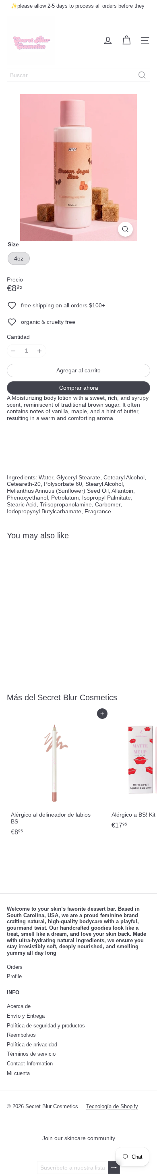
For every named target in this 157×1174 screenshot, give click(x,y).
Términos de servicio (31, 1054)
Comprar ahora (78, 387)
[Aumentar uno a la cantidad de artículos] (39, 350)
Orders (15, 967)
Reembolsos (21, 1035)
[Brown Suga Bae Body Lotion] (57, 611)
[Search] (142, 75)
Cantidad (18, 337)
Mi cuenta (18, 1073)
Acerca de (19, 1006)
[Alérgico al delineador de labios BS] (57, 776)
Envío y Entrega (26, 1016)
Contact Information (30, 1064)
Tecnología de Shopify (112, 1106)
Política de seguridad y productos (46, 1026)
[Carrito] (126, 40)
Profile (14, 976)
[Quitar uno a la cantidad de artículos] (13, 350)
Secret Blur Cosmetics (77, 697)
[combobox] (78, 75)
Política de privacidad (32, 1045)
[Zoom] (125, 229)
